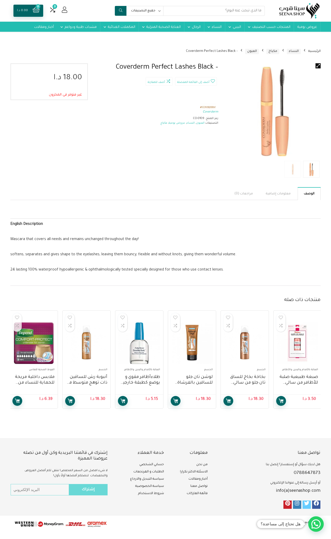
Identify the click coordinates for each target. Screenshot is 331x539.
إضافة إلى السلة (281, 401)
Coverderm (210, 112)
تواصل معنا (199, 486)
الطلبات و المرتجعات (148, 472)
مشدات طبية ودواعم (81, 27)
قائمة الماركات (197, 493)
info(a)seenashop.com (298, 491)
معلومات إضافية (278, 194)
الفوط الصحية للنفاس (42, 369)
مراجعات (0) (244, 194)
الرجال (196, 27)
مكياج (272, 51)
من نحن (202, 464)
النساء (217, 27)
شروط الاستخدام (151, 493)
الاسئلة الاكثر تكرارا (194, 472)
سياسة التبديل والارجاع (147, 479)
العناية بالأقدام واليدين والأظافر (300, 369)
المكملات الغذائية (121, 27)
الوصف (309, 194)
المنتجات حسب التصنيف (271, 27)
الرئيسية (314, 51)
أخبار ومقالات (44, 27)
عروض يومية (307, 27)
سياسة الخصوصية (149, 486)
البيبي (237, 27)
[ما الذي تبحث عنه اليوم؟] (120, 11)
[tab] (309, 193)
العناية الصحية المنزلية (163, 27)
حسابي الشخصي (151, 464)
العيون (252, 51)
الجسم (261, 369)
